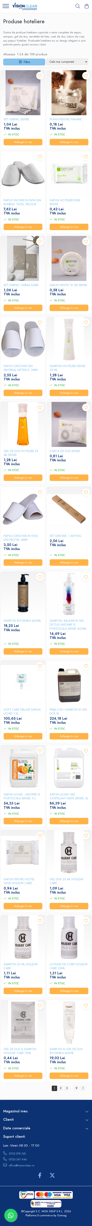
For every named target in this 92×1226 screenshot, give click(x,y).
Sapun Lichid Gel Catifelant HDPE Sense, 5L (69, 796)
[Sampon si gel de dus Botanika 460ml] (69, 1022)
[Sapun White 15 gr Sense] (69, 258)
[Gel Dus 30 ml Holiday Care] (69, 852)
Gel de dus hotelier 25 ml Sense (21, 453)
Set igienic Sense (16, 119)
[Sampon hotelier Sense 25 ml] (69, 339)
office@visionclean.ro (21, 1165)
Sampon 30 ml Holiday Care (21, 966)
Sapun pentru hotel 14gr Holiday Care (19, 881)
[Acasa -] (25, 6)
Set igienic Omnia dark (21, 285)
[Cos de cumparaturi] (86, 6)
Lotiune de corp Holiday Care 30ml (69, 966)
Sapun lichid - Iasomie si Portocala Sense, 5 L (22, 796)
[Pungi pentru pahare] (69, 92)
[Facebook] (39, 1176)
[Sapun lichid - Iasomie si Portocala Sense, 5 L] (23, 767)
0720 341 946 (17, 1159)
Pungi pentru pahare (66, 119)
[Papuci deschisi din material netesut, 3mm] (23, 339)
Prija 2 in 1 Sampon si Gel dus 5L (68, 711)
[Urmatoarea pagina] (83, 1088)
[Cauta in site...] (78, 6)
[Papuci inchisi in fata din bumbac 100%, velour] (23, 173)
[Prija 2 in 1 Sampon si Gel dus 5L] (69, 682)
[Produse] (6, 6)
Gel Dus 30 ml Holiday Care (66, 881)
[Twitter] (52, 1176)
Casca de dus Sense (65, 451)
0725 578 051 (17, 1154)
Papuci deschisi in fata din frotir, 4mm (21, 538)
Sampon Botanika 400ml (22, 621)
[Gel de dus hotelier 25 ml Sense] (23, 424)
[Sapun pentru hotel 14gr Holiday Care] (23, 852)
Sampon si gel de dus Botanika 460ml (66, 1051)
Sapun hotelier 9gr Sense (65, 202)
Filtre (26, 62)
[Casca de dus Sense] (69, 424)
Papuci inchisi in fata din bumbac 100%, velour (22, 202)
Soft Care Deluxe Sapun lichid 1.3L (22, 711)
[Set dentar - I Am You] (69, 509)
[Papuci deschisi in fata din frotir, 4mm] (23, 509)
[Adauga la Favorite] (40, 75)
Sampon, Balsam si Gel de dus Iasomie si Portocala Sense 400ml (68, 625)
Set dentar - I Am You (65, 536)
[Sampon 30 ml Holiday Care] (23, 937)
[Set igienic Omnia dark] (23, 258)
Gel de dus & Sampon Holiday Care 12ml (20, 1051)
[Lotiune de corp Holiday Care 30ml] (69, 937)
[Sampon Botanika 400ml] (23, 594)
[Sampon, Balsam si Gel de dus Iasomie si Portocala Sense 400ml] (69, 594)
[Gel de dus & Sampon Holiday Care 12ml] (23, 1022)
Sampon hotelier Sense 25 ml (67, 368)
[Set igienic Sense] (23, 92)
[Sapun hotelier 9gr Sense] (69, 173)
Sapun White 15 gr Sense (68, 285)
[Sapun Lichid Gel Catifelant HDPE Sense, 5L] (69, 767)
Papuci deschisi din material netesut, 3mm (20, 368)
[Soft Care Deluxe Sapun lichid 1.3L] (23, 682)
